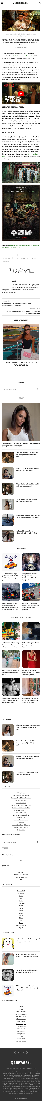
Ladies (21, 1009)
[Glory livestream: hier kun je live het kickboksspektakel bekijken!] (31, 562)
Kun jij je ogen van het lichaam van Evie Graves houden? (26, 501)
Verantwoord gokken (21, 877)
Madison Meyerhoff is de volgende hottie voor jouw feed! (26, 532)
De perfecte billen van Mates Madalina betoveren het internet (27, 955)
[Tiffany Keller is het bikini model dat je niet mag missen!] (8, 489)
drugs (13, 255)
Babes (21, 1007)
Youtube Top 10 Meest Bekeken (21, 798)
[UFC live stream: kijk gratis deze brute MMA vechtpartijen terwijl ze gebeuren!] (11, 562)
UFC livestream (21, 803)
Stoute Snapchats (21, 1014)
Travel (21, 896)
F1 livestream (21, 793)
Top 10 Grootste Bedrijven (21, 815)
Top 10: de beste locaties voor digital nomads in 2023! (10, 673)
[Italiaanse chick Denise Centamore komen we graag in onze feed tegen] (21, 422)
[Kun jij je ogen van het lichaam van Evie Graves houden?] (8, 504)
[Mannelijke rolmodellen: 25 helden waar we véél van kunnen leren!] (11, 687)
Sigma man (21, 830)
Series (21, 910)
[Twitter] (18, 1052)
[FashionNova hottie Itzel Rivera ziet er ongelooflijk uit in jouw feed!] (8, 457)
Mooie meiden (21, 1019)
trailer (33, 258)
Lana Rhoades (21, 1029)
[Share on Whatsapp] (20, 271)
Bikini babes (21, 1021)
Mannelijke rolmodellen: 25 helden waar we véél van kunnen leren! (10, 700)
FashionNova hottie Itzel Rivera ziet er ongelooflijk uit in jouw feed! (27, 455)
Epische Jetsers (21, 1026)
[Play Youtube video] (21, 93)
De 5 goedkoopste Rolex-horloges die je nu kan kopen (30, 645)
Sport (21, 928)
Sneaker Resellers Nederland (21, 808)
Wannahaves (21, 903)
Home (7, 34)
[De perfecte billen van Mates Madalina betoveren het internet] (8, 959)
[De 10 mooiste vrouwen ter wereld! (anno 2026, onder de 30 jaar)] (31, 687)
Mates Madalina (21, 1038)
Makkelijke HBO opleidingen (21, 825)
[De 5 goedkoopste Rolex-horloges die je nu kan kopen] (31, 631)
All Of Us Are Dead (28, 56)
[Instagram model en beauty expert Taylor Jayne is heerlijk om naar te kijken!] (21, 342)
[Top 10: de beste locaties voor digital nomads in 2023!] (11, 659)
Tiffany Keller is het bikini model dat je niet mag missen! (27, 485)
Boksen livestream (21, 800)
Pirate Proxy (21, 817)
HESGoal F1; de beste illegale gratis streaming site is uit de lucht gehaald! (30, 606)
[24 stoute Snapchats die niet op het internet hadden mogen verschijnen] (8, 943)
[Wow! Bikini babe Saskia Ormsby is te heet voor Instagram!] (8, 473)
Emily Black (21, 1033)
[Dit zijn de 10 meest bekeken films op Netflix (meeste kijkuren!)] (31, 659)
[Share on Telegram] (26, 271)
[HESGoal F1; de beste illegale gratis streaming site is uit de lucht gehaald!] (31, 592)
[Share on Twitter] (15, 271)
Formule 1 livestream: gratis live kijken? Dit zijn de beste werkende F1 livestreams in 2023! (10, 606)
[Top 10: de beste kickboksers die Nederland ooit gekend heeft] (8, 975)
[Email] (27, 1052)
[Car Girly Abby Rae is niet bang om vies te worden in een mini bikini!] (8, 520)
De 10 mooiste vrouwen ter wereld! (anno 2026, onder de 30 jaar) (30, 700)
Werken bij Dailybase (21, 875)
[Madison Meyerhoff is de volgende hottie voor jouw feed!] (8, 536)
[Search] (40, 3)
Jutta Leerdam (21, 1041)
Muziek (21, 915)
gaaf (20, 255)
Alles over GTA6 (21, 813)
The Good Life (21, 891)
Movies (21, 908)
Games (21, 913)
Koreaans (28, 255)
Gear (21, 898)
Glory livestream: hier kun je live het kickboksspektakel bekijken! (29, 577)
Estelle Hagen (21, 1031)
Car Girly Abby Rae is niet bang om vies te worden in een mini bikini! (28, 516)
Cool (21, 920)
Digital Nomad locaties (21, 810)
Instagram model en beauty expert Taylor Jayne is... (21, 364)
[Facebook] (14, 1052)
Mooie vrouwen (21, 1016)
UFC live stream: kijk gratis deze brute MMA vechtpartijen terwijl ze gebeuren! (10, 577)
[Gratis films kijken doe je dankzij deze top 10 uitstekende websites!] (11, 631)
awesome (6, 255)
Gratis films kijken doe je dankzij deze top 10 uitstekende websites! (10, 645)
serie (16, 258)
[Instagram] (23, 1052)
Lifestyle (21, 893)
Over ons (21, 872)
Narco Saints (7, 258)
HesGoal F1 (21, 822)
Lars (14, 281)
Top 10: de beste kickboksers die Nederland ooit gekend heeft (27, 971)
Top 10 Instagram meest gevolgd (21, 805)
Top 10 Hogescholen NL (21, 827)
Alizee (21, 1036)
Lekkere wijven (21, 1024)
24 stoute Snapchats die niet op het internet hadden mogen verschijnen (28, 941)
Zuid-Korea (6, 261)
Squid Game (16, 56)
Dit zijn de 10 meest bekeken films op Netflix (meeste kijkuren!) (31, 673)
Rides (21, 918)
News (21, 923)
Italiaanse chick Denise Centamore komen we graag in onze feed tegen (21, 444)
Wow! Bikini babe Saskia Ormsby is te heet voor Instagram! (27, 469)
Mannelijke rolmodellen (21, 795)
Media (21, 906)
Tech (21, 901)
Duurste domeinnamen (21, 820)
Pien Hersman (21, 1011)
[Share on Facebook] (9, 271)
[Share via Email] (31, 271)
